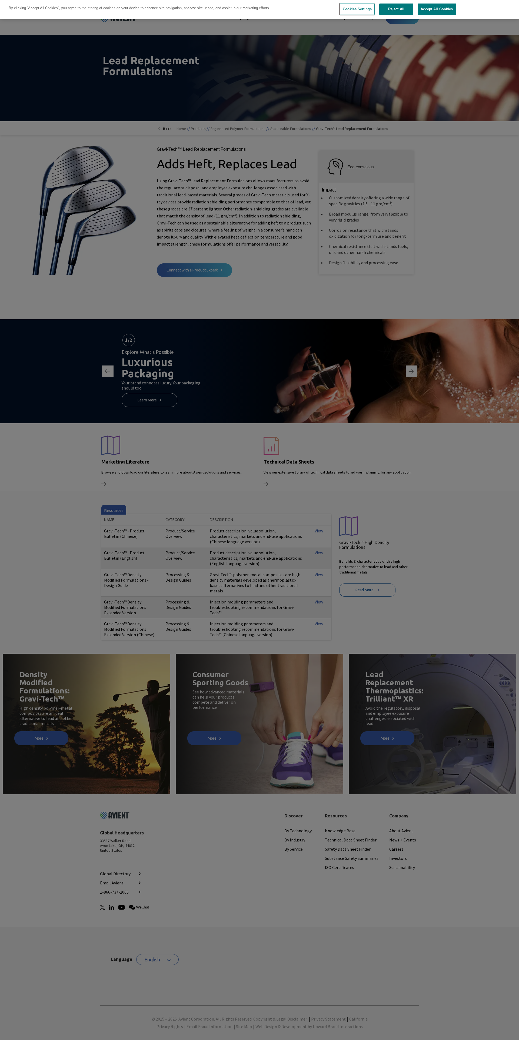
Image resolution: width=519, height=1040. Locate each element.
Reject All (396, 9)
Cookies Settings (357, 9)
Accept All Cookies (437, 9)
